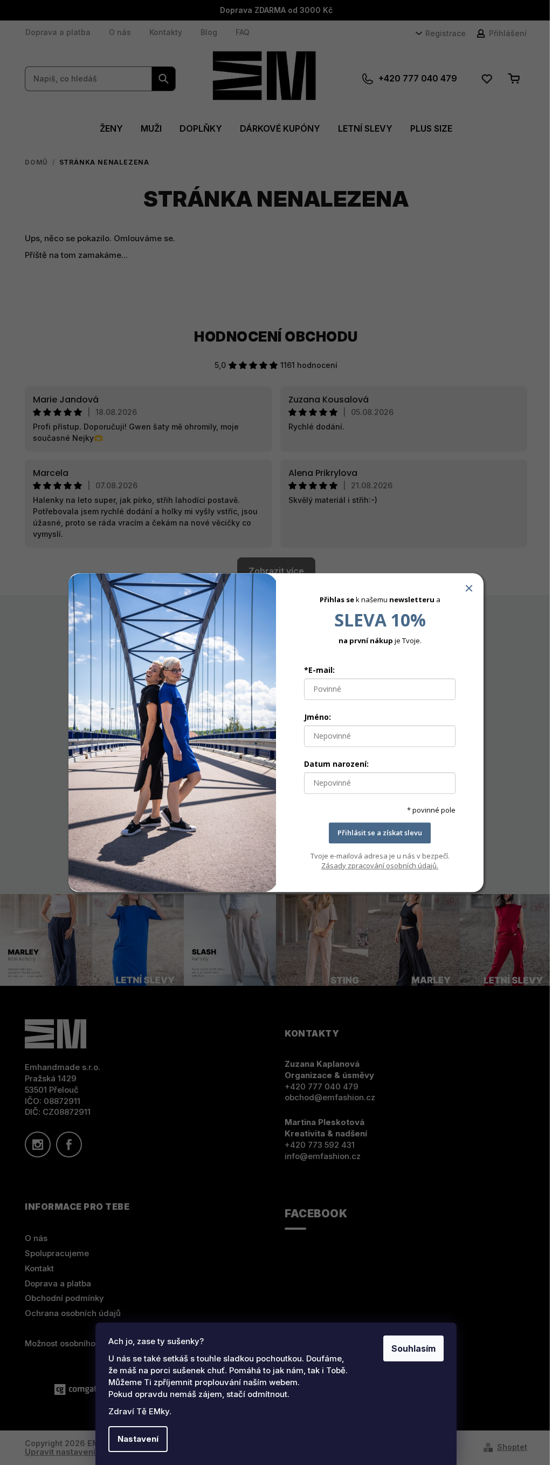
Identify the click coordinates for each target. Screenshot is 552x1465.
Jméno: (317, 717)
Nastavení (138, 1439)
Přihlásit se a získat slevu (379, 832)
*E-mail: (319, 670)
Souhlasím (413, 1348)
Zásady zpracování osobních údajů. (379, 865)
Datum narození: (336, 764)
